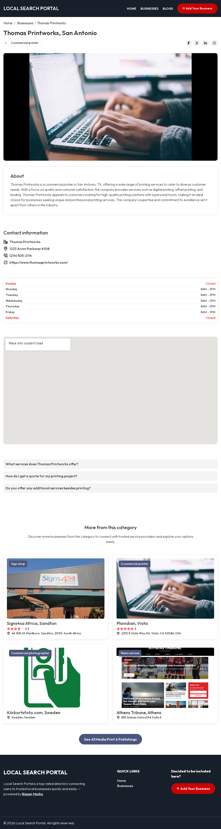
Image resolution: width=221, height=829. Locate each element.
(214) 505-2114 (20, 255)
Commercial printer (24, 43)
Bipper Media (32, 794)
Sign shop (18, 564)
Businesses (149, 9)
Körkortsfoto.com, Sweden (33, 712)
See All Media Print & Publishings (110, 739)
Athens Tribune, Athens (139, 712)
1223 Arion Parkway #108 (29, 249)
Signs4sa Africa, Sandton (32, 623)
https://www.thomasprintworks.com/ (38, 262)
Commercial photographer (30, 653)
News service (130, 653)
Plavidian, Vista (132, 623)
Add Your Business (198, 8)
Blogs (168, 9)
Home (131, 9)
